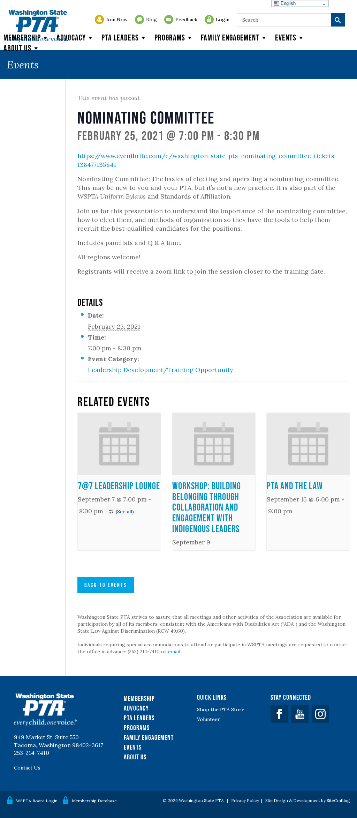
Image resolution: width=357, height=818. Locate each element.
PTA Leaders (120, 37)
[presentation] (119, 444)
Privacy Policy (245, 800)
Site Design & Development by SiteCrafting (307, 800)
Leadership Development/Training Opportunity (160, 370)
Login (222, 19)
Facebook (279, 714)
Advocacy (71, 37)
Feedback (186, 19)
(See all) (125, 511)
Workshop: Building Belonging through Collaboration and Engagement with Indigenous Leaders (206, 507)
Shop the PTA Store (220, 709)
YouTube (300, 714)
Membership (22, 37)
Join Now (117, 19)
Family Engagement (230, 37)
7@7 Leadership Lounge (119, 485)
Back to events (105, 585)
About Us (135, 757)
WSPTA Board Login (37, 800)
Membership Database (94, 800)
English (287, 3)
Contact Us (27, 768)
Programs (169, 37)
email (174, 651)
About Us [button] (17, 48)
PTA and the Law (295, 485)
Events (285, 37)
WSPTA (38, 26)
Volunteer (208, 719)
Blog (151, 19)
